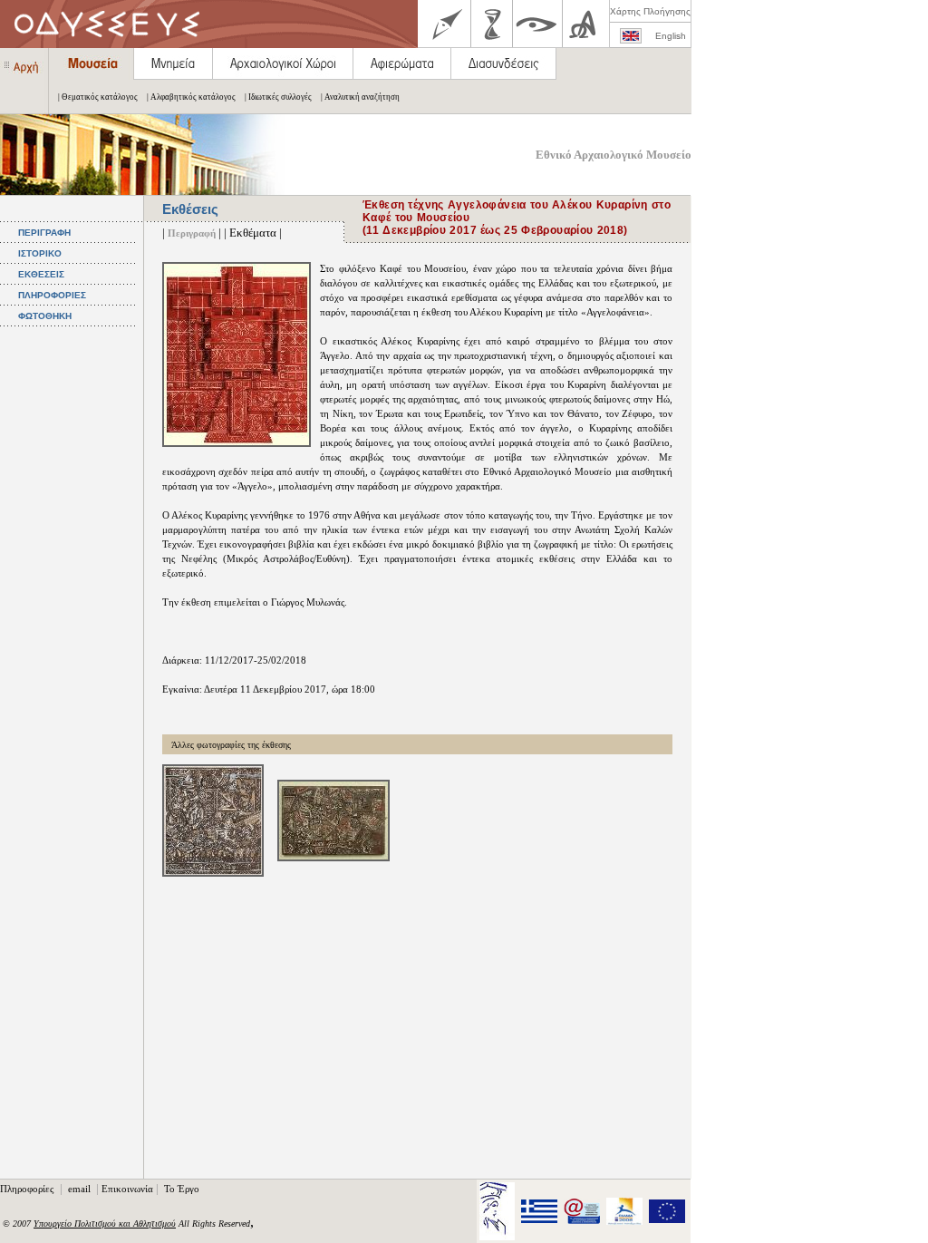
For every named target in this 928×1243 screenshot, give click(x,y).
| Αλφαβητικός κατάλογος (191, 97)
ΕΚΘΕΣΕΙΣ (41, 274)
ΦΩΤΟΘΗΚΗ (45, 316)
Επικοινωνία (127, 1188)
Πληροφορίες (28, 1188)
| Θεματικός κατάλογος (98, 97)
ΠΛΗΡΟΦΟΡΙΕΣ (52, 295)
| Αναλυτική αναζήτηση (360, 97)
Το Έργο (181, 1188)
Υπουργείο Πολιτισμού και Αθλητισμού (105, 1223)
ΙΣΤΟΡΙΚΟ (40, 253)
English (670, 36)
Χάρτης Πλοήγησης (650, 11)
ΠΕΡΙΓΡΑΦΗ (44, 233)
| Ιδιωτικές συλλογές (278, 97)
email (80, 1188)
